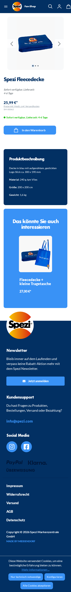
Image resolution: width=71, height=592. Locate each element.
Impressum (14, 486)
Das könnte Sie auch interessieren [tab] (36, 224)
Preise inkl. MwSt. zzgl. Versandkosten (22, 106)
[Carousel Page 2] (35, 65)
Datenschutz (15, 520)
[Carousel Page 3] (38, 65)
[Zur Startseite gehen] (24, 6)
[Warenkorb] (67, 6)
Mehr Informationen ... (36, 569)
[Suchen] (50, 6)
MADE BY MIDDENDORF (20, 541)
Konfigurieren (55, 576)
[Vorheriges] (11, 43)
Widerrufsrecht (17, 494)
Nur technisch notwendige (26, 576)
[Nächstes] (59, 43)
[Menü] (7, 6)
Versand (12, 503)
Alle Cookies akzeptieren (37, 585)
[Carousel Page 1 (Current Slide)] (32, 65)
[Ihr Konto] (59, 6)
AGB (9, 511)
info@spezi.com (19, 421)
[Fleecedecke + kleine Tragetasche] (35, 254)
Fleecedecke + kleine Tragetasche (35, 282)
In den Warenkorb (33, 130)
